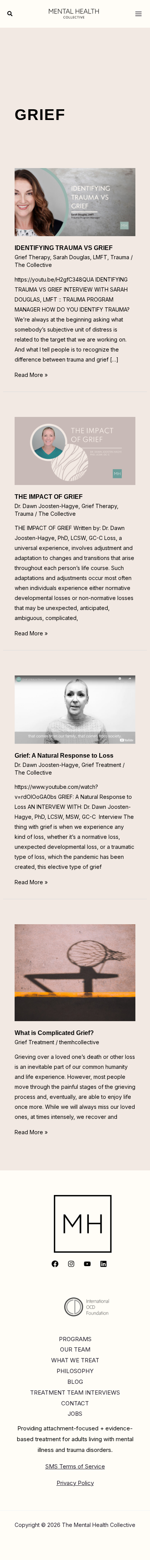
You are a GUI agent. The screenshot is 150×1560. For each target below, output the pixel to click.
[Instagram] (71, 1263)
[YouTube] (87, 1263)
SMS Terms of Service (75, 1466)
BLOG (75, 1381)
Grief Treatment (101, 765)
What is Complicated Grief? (54, 1033)
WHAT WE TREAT (75, 1360)
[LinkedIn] (103, 1263)
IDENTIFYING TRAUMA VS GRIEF (64, 248)
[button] (10, 14)
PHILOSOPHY (75, 1371)
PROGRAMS (75, 1339)
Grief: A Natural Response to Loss (64, 755)
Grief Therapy (32, 257)
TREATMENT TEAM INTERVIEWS (75, 1392)
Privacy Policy (75, 1483)
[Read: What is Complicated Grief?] (75, 972)
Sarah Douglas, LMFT (80, 257)
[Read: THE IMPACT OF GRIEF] (75, 450)
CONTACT (75, 1403)
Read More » (31, 375)
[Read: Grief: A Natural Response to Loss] (75, 709)
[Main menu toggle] (138, 14)
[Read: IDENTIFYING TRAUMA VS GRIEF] (75, 201)
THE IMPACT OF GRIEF (49, 496)
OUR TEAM (75, 1349)
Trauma (119, 257)
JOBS (75, 1413)
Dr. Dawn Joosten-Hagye (46, 506)
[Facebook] (55, 1263)
